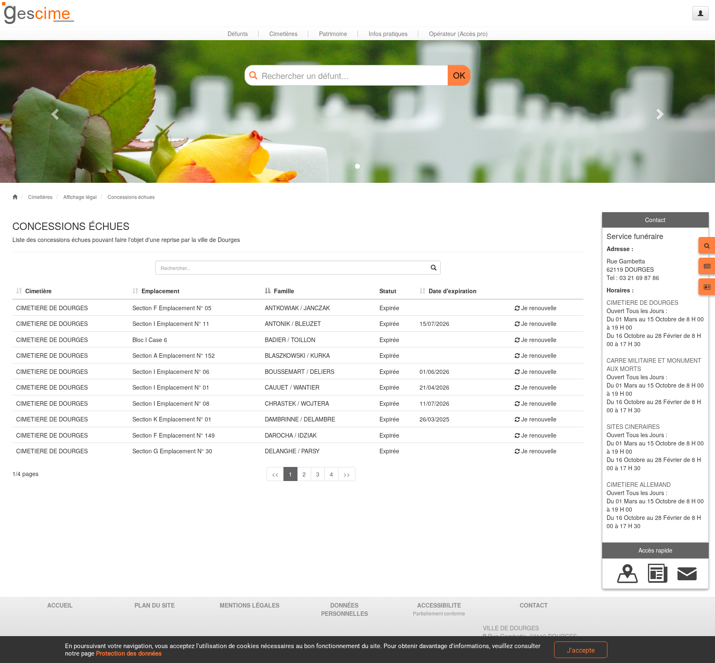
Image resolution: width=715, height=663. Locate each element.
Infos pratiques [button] (388, 33)
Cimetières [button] (283, 33)
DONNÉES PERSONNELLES (344, 609)
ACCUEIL (60, 605)
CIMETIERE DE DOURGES (642, 302)
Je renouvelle (538, 308)
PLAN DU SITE (154, 605)
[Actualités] (657, 572)
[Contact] (687, 572)
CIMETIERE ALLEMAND (639, 484)
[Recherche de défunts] (628, 572)
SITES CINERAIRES (633, 426)
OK (459, 75)
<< (275, 474)
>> (346, 474)
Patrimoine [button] (333, 33)
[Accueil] (38, 13)
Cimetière (37, 291)
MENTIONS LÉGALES (249, 605)
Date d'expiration (451, 291)
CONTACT (534, 605)
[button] (53, 111)
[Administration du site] (700, 13)
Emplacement (159, 291)
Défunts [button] (238, 33)
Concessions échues (131, 196)
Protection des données (129, 653)
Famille (282, 291)
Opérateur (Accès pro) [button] (458, 33)
